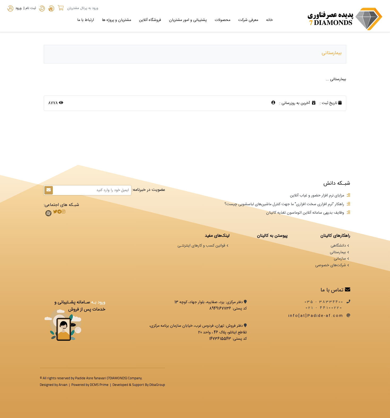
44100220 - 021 (325, 308)
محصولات (222, 20)
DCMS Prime (99, 384)
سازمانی (340, 259)
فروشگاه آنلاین (150, 20)
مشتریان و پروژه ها (116, 20)
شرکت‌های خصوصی (330, 265)
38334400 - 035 (324, 302)
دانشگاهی (338, 246)
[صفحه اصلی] (51, 9)
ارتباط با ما (85, 20)
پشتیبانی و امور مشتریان (188, 20)
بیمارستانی (338, 252)
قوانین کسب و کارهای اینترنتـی (201, 246)
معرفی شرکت (248, 20)
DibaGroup (157, 384)
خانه (269, 20)
